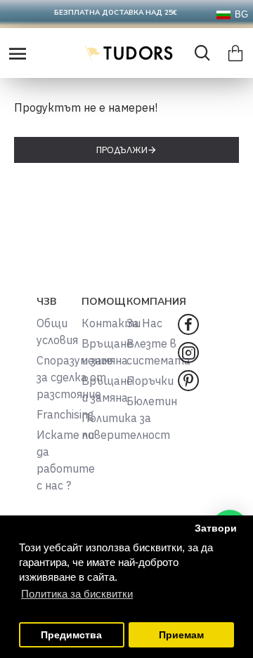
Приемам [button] (181, 635)
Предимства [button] (71, 635)
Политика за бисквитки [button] (77, 594)
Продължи (122, 150)
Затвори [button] (216, 528)
